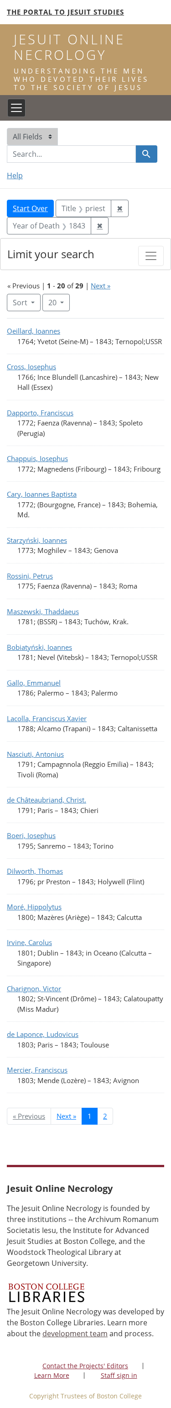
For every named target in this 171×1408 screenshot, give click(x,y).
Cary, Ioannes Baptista (42, 494)
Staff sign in (119, 1375)
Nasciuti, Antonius (35, 754)
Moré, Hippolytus (34, 906)
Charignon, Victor (34, 988)
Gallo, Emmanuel (34, 682)
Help (15, 175)
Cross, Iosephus (31, 366)
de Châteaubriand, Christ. (46, 799)
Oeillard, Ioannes (33, 330)
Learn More (51, 1375)
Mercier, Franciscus (37, 1069)
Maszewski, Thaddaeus (43, 611)
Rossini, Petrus (30, 575)
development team (75, 1333)
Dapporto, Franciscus (40, 412)
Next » (100, 285)
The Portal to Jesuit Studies (65, 11)
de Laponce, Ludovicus (42, 1034)
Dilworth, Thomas (35, 871)
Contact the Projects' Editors (85, 1365)
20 (59, 302)
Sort (20, 303)
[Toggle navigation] (16, 108)
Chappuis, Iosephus (37, 458)
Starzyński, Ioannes (37, 540)
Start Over (30, 208)
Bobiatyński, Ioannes (39, 647)
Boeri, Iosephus (31, 835)
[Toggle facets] (151, 256)
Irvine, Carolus (29, 942)
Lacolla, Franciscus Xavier (47, 718)
